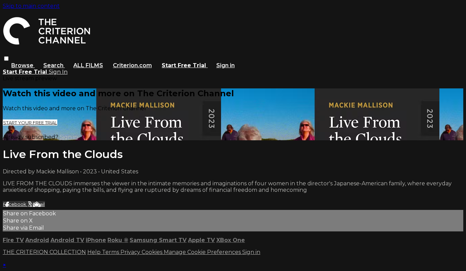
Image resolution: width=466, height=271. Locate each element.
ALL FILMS (88, 65)
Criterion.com (132, 65)
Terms (111, 252)
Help (94, 252)
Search (54, 65)
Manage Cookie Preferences (203, 252)
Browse (23, 65)
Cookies (153, 252)
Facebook (15, 204)
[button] (6, 58)
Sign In (58, 72)
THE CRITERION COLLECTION (44, 252)
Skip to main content (31, 6)
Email (39, 204)
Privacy (131, 252)
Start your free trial (30, 122)
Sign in (225, 65)
